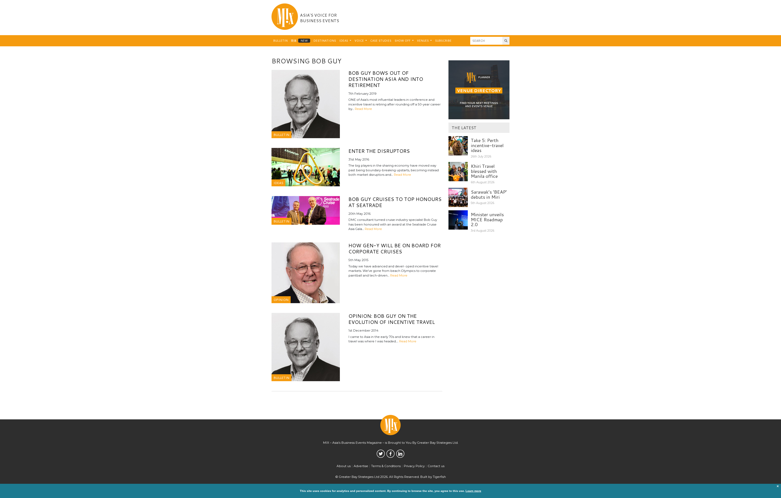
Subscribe (443, 41)
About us (344, 466)
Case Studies (380, 41)
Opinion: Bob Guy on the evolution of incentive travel (391, 318)
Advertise (361, 466)
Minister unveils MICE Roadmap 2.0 (487, 219)
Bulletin (280, 41)
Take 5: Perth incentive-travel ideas (487, 145)
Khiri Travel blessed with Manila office (484, 171)
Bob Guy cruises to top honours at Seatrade (395, 202)
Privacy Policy (414, 466)
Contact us (436, 466)
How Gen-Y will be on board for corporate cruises (394, 248)
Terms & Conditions (386, 466)
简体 (294, 41)
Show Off (403, 41)
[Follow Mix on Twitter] (381, 454)
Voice (360, 41)
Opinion (281, 299)
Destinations (324, 41)
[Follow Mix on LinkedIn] (400, 454)
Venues (423, 41)
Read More (363, 109)
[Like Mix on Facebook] (390, 454)
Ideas (344, 41)
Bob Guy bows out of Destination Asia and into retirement (385, 79)
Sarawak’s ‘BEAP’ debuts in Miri (489, 194)
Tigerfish (439, 477)
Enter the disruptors (379, 151)
